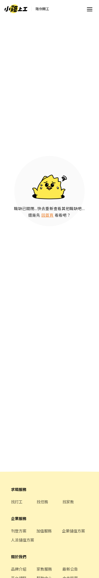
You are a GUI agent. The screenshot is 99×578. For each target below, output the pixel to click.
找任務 (42, 501)
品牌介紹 (18, 569)
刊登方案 (18, 531)
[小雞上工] (16, 8)
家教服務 (44, 569)
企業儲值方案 (73, 531)
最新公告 (70, 569)
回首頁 (48, 215)
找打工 (17, 501)
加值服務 (44, 531)
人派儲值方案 (22, 540)
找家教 (68, 501)
